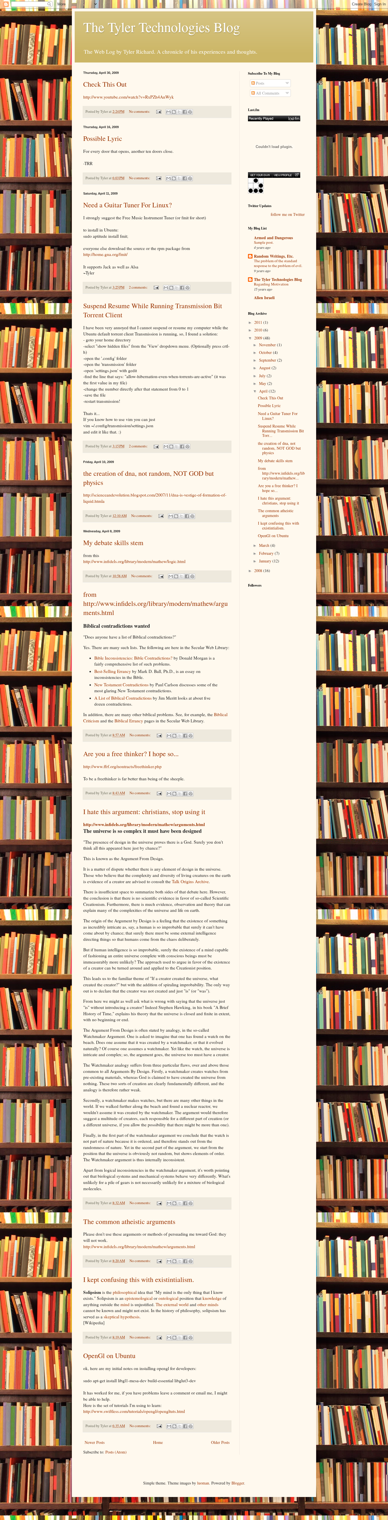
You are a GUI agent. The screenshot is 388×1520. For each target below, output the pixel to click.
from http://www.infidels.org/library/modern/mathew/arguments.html (155, 603)
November (268, 344)
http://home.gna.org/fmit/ (105, 254)
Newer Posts (95, 1442)
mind (125, 1304)
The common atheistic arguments (129, 1221)
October (266, 352)
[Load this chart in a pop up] (296, 175)
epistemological (139, 1298)
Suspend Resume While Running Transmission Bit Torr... (281, 430)
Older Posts (220, 1442)
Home (158, 1442)
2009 (258, 338)
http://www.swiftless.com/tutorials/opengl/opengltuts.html (134, 1411)
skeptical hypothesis (121, 1316)
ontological (168, 1298)
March (264, 545)
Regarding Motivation (271, 284)
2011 (258, 322)
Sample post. (264, 242)
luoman (203, 1483)
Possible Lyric (102, 138)
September (268, 360)
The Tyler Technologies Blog (161, 27)
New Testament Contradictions (121, 684)
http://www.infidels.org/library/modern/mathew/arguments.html (144, 824)
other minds (207, 1304)
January (265, 561)
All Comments (267, 93)
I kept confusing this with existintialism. (138, 1279)
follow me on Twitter (288, 214)
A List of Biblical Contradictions (123, 698)
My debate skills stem (113, 542)
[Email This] (168, 112)
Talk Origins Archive (190, 881)
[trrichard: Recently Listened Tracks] (274, 118)
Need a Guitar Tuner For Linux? (127, 204)
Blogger (237, 1483)
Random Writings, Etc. (274, 256)
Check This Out (105, 84)
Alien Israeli (264, 298)
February (267, 553)
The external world (172, 1304)
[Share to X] (179, 112)
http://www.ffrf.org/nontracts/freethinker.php (122, 766)
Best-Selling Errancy (112, 671)
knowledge (212, 1298)
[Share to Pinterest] (190, 112)
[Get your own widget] (260, 175)
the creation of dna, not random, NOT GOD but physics (279, 448)
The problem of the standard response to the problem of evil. (278, 263)
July (263, 375)
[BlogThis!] (174, 112)
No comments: (140, 111)
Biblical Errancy (128, 720)
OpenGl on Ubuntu (109, 1355)
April (264, 391)
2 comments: (139, 287)
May (263, 383)
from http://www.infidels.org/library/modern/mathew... (281, 473)
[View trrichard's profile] (282, 175)
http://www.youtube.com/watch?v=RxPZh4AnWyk (128, 97)
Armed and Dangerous (273, 238)
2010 (258, 330)
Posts (259, 83)
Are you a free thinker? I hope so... (131, 753)
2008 (258, 570)
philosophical (125, 1292)
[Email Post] (158, 111)
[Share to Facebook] (184, 112)
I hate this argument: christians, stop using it (144, 811)
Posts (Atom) (116, 1452)
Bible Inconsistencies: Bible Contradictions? (133, 658)
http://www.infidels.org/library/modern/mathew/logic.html (134, 561)
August (265, 367)
